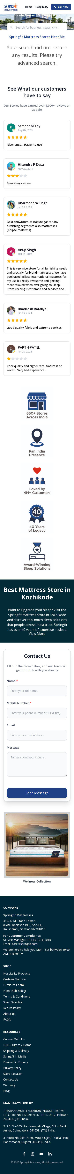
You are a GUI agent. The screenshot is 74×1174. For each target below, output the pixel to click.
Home (28, 7)
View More (37, 633)
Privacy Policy (12, 1068)
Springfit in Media (14, 1056)
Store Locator (12, 1074)
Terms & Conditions (16, 996)
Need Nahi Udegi (14, 991)
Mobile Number (19, 703)
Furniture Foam (13, 985)
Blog (6, 1091)
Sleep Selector (12, 1002)
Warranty (9, 1085)
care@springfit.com (25, 944)
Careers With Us (14, 1039)
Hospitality (42, 7)
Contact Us (10, 1079)
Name (12, 681)
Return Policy (12, 1008)
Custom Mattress (15, 979)
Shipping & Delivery (16, 1051)
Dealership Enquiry (15, 1062)
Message (13, 747)
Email (11, 725)
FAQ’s (7, 1019)
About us (9, 1014)
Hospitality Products (16, 973)
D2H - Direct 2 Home (17, 1045)
